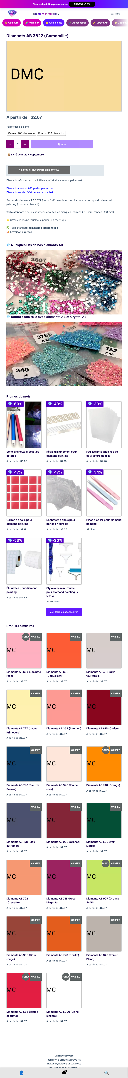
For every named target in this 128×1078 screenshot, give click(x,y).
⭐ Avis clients (53, 22)
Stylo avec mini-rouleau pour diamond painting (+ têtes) (62, 592)
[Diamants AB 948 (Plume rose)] (64, 764)
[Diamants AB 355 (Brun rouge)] (24, 934)
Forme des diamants (18, 126)
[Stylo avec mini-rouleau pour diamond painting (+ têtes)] (64, 561)
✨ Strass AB (100, 22)
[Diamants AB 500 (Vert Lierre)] (104, 820)
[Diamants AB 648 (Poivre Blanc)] (104, 934)
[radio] (21, 133)
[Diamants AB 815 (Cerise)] (104, 707)
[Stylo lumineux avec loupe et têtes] (24, 424)
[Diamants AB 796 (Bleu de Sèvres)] (24, 764)
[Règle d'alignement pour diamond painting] (64, 424)
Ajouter (62, 144)
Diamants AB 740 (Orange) (103, 785)
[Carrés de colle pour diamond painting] (24, 492)
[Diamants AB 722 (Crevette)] (24, 877)
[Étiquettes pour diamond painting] (24, 561)
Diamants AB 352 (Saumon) (63, 728)
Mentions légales (64, 1056)
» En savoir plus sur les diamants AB (39, 169)
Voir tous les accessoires (64, 611)
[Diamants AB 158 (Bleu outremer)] (24, 820)
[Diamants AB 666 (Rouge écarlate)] (24, 990)
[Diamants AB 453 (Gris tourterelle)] (104, 651)
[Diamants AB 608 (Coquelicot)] (64, 651)
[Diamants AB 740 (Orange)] (104, 764)
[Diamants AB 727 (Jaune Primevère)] (24, 707)
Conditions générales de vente (64, 1060)
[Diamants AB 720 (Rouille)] (64, 934)
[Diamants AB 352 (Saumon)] (64, 707)
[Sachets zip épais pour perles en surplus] (64, 492)
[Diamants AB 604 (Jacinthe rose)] (24, 651)
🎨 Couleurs (11, 22)
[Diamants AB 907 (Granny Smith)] (104, 877)
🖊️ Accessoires (77, 22)
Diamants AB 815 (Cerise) (102, 728)
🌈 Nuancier (32, 22)
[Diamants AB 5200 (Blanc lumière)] (64, 990)
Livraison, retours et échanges (64, 1064)
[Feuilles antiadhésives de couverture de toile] (104, 424)
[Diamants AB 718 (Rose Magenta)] (64, 877)
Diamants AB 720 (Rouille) (62, 955)
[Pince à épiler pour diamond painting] (104, 492)
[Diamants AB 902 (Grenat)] (64, 820)
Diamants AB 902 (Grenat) (63, 841)
